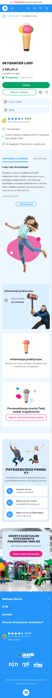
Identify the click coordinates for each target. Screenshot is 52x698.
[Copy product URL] (41, 92)
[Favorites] (41, 8)
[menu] (12, 8)
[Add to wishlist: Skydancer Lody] (47, 92)
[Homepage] (5, 8)
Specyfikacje (40, 158)
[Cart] (47, 8)
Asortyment (14, 16)
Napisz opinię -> (14, 639)
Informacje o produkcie (15, 158)
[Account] (34, 8)
